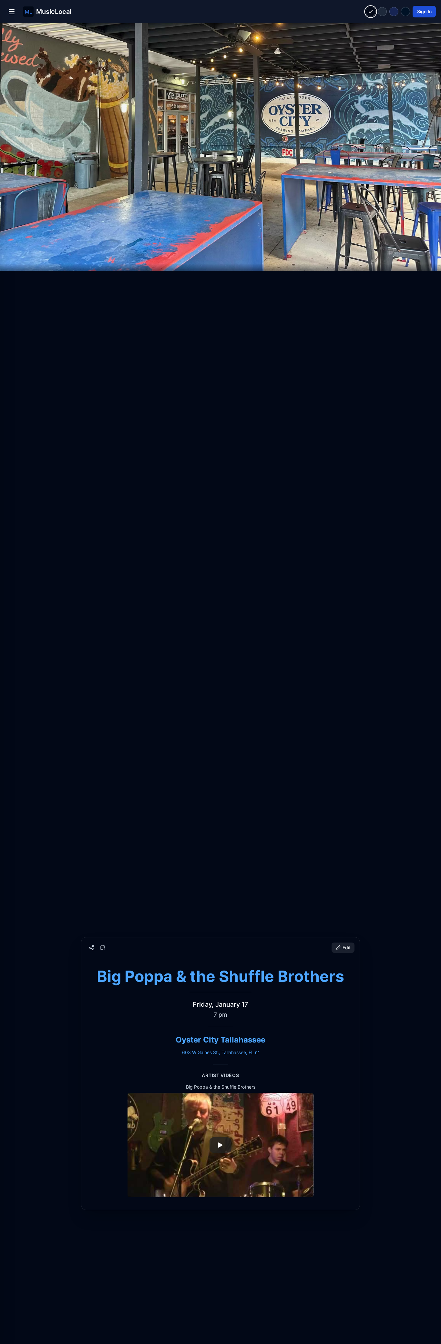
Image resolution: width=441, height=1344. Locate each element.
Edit (347, 947)
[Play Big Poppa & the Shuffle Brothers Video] (220, 1145)
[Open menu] (11, 11)
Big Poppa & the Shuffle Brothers (220, 976)
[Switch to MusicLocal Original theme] (371, 12)
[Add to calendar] (102, 947)
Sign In (424, 11)
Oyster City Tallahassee (220, 1039)
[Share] (92, 948)
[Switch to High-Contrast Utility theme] (405, 11)
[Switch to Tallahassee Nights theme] (393, 11)
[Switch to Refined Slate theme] (382, 11)
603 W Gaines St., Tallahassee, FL (218, 1052)
